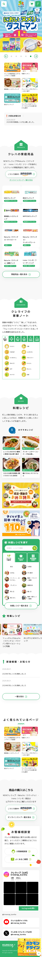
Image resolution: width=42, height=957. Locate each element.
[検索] (34, 548)
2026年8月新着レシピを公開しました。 (20, 121)
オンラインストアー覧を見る (21, 180)
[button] (6, 56)
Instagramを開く (29, 908)
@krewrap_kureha (9, 914)
